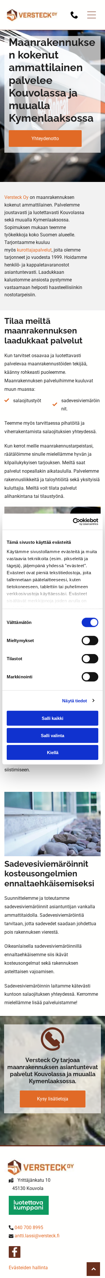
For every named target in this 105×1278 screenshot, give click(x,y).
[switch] (90, 640)
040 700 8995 (29, 1227)
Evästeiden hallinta (28, 1267)
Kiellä (52, 752)
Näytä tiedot (74, 700)
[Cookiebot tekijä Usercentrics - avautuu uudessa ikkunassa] (74, 521)
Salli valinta (52, 735)
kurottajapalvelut (34, 250)
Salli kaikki (52, 718)
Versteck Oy (16, 197)
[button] (91, 15)
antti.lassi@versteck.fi (37, 1236)
